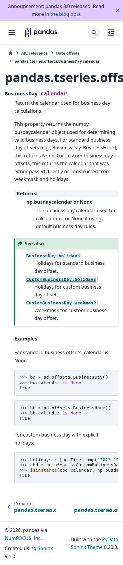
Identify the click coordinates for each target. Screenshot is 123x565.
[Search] (94, 32)
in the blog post (63, 14)
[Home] (10, 53)
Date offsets (67, 53)
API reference (34, 53)
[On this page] (111, 32)
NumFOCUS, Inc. (23, 538)
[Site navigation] (12, 32)
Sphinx (45, 548)
